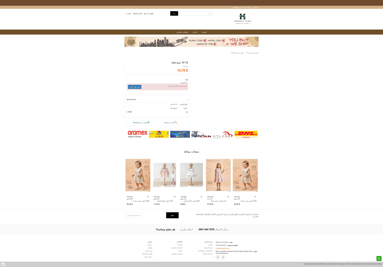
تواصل (210, 245)
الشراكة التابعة (207, 254)
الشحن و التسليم (176, 254)
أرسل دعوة (148, 257)
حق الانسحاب (208, 248)
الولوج (151, 13)
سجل (172, 215)
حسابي (150, 245)
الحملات (179, 245)
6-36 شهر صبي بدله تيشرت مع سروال (166, 201)
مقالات (180, 251)
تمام (3, 264)
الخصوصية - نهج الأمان (205, 251)
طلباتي (150, 248)
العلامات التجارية (176, 248)
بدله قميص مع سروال (245, 201)
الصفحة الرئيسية (253, 53)
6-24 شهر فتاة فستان (218, 201)
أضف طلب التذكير (134, 87)
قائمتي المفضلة (137, 13)
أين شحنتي (148, 251)
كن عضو (146, 13)
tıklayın (380, 264)
